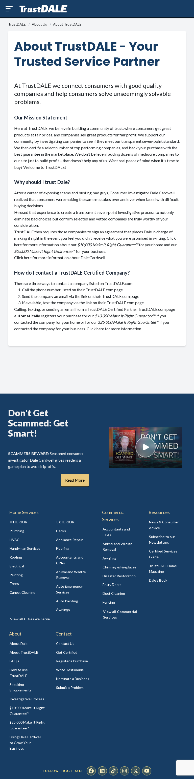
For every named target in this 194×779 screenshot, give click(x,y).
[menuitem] (27, 531)
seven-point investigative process (126, 212)
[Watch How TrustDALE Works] (145, 447)
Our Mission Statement (40, 117)
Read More (75, 480)
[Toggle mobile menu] (9, 9)
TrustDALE (17, 24)
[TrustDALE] (43, 9)
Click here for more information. (114, 328)
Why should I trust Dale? (42, 182)
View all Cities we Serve (30, 619)
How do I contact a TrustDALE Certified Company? (72, 273)
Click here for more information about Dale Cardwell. (60, 257)
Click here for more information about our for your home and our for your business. (95, 244)
